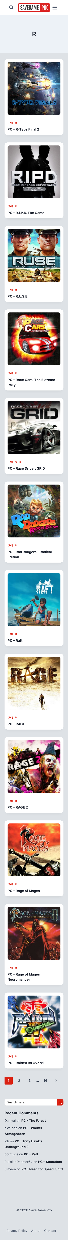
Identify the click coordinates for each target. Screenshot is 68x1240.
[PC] (10, 122)
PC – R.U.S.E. (18, 296)
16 (45, 1080)
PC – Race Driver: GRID (26, 468)
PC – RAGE (16, 724)
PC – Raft (15, 640)
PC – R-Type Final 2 (23, 129)
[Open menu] (54, 7)
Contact (50, 1231)
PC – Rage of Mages (24, 891)
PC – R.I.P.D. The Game (26, 213)
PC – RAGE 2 (18, 807)
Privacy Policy (16, 1231)
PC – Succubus (50, 1162)
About (35, 1231)
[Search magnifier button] (60, 1102)
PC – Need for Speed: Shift (42, 1169)
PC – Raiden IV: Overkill (27, 1063)
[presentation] (34, 88)
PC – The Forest (33, 1120)
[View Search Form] (11, 7)
